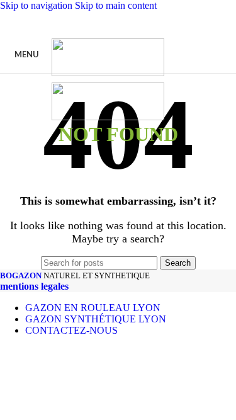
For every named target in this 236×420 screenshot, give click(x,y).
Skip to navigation (37, 5)
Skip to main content (116, 5)
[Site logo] (108, 72)
